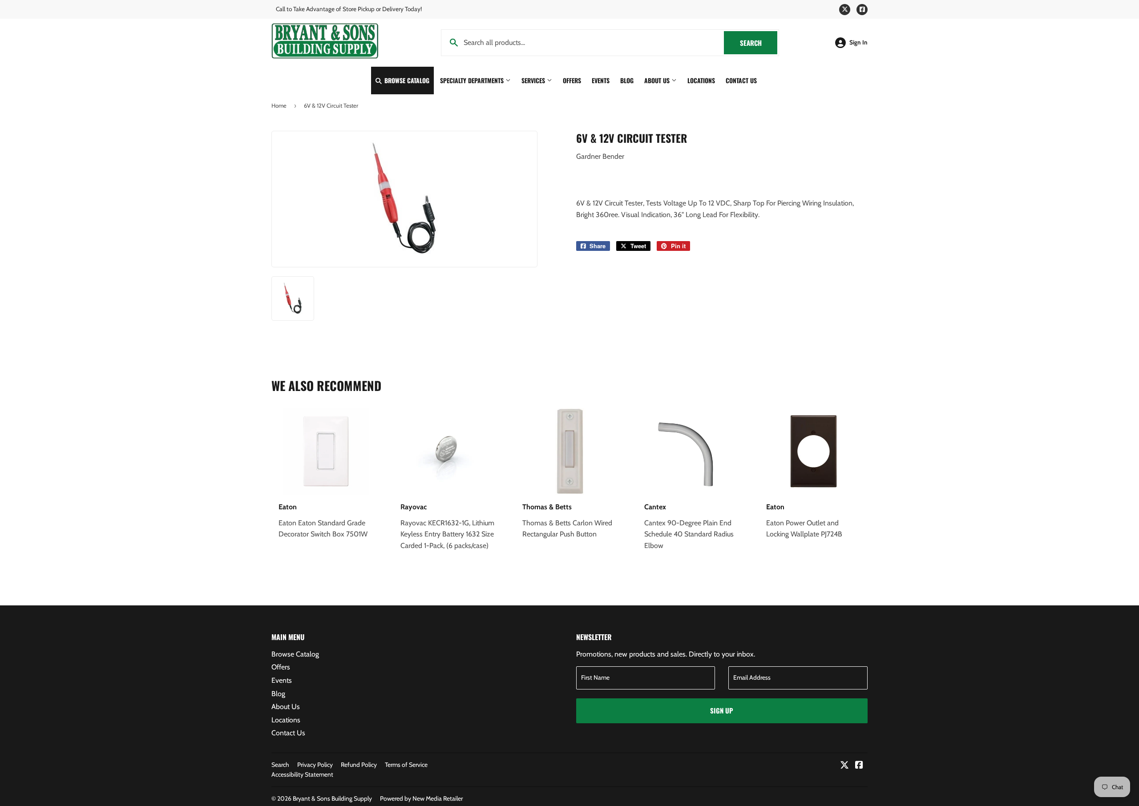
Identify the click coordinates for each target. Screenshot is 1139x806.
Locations (701, 80)
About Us (657, 80)
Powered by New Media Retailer (421, 798)
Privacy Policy (315, 764)
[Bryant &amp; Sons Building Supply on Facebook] (859, 766)
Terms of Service (406, 764)
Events (601, 80)
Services (534, 80)
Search (758, 43)
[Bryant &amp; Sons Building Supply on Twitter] (844, 766)
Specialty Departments (472, 80)
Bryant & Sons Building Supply (332, 798)
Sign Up (721, 710)
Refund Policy (359, 764)
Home (279, 105)
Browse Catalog (406, 80)
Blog (627, 80)
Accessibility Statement (302, 774)
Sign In (858, 42)
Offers (572, 80)
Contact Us (741, 80)
